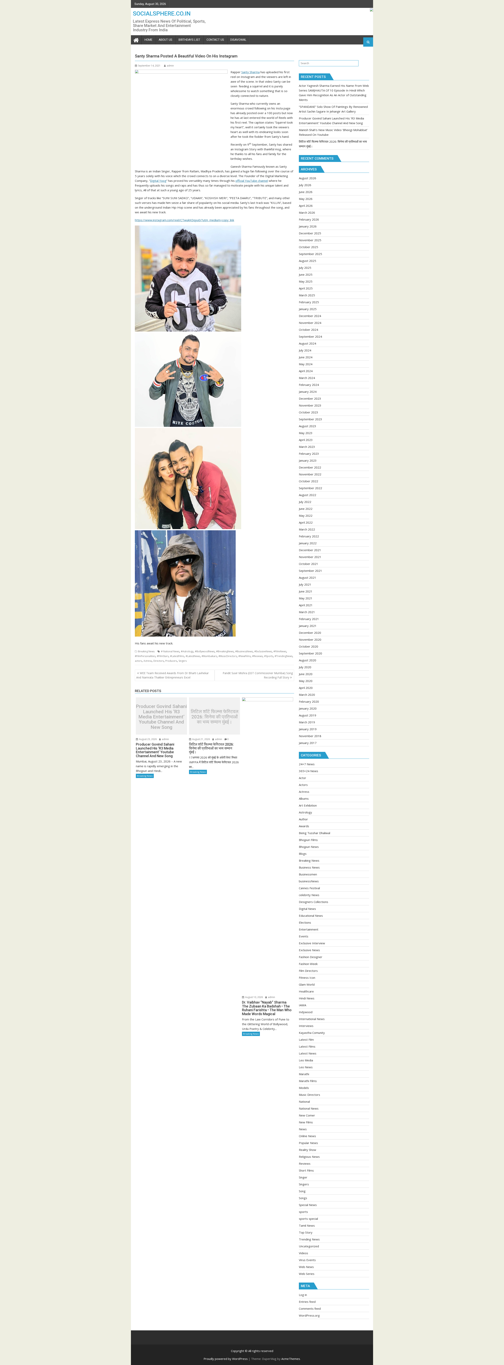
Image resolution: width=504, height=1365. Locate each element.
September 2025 (310, 254)
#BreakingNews (225, 651)
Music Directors (309, 1095)
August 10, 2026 (254, 997)
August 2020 (307, 660)
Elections (305, 922)
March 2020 (307, 695)
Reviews (304, 1163)
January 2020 (308, 708)
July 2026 (305, 185)
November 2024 (310, 323)
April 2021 (306, 605)
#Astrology (187, 651)
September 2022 (310, 488)
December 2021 (310, 550)
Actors (303, 785)
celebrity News (309, 895)
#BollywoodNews (205, 651)
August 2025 (307, 261)
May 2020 (305, 681)
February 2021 (309, 619)
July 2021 (305, 584)
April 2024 (306, 371)
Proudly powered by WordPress (226, 1359)
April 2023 (306, 440)
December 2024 (310, 316)
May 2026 (305, 199)
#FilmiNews (279, 651)
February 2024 (309, 385)
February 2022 (309, 536)
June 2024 (305, 357)
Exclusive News (309, 950)
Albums (304, 798)
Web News (306, 1267)
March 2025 (307, 295)
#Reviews (257, 656)
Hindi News (306, 998)
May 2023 (305, 433)
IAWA (302, 1005)
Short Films (306, 1170)
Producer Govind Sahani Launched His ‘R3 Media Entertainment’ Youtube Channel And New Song (161, 717)
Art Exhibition (308, 805)
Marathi (304, 1074)
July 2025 (305, 268)
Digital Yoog (158, 181)
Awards (304, 826)
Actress (148, 661)
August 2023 (307, 426)
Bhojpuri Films (308, 840)
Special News (308, 1205)
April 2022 (306, 522)
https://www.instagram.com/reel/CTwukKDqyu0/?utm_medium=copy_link (184, 220)
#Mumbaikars (209, 656)
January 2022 (308, 543)
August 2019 (307, 715)
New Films (306, 1122)
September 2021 (310, 571)
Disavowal (238, 40)
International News (312, 1019)
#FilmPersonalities (145, 656)
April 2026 (306, 206)
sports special (308, 1219)
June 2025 (305, 274)
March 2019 (307, 722)
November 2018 (310, 736)
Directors (158, 661)
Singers (183, 661)
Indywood (305, 1012)
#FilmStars (163, 656)
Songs (303, 1198)
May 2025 (305, 281)
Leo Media (306, 1060)
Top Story (305, 1232)
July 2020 (305, 667)
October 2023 (308, 412)
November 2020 (310, 639)
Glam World (307, 984)
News (303, 1129)
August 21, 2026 (201, 739)
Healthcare (306, 991)
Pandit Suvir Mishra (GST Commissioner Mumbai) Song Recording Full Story (258, 675)
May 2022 (305, 516)
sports (303, 1212)
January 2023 (308, 460)
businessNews (309, 881)
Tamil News (307, 1225)
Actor (302, 778)
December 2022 (310, 467)
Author (303, 819)
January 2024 (308, 392)
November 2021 (310, 557)
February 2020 (309, 701)
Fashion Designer (310, 957)
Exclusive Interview (312, 943)
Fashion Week (308, 964)
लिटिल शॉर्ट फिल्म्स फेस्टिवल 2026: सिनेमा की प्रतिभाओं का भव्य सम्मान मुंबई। (214, 717)
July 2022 (305, 502)
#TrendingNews (283, 656)
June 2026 (305, 192)
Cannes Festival (309, 888)
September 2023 (310, 419)
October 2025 (308, 247)
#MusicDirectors (228, 656)
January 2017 (308, 743)
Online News (307, 1136)
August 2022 (307, 495)
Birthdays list (189, 40)
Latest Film (306, 1040)
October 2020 (308, 646)
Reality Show (307, 1150)
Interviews (306, 1026)
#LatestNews (193, 656)
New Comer (307, 1115)
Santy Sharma (250, 72)
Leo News (306, 1067)
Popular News (308, 1143)
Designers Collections (313, 902)
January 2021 (308, 626)
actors (138, 661)
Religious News (309, 1157)
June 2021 (305, 591)
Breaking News (146, 651)
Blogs (303, 854)
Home (148, 40)
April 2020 (306, 688)
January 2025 (308, 309)
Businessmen (308, 874)
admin (170, 65)
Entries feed (307, 1302)
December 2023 (310, 398)
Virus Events (307, 1260)
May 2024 (305, 364)
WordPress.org (309, 1315)
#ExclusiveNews (263, 651)
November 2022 (310, 474)
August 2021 (307, 577)
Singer (303, 1177)
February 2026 (309, 219)
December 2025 (310, 233)
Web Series (306, 1274)
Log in (303, 1295)
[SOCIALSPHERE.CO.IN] (136, 39)
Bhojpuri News (309, 847)
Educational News (311, 916)
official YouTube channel (251, 181)
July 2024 (305, 350)
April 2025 (306, 288)
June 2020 (305, 674)
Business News (309, 867)
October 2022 (308, 481)
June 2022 (305, 509)
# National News (170, 651)
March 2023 (307, 447)
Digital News (307, 909)
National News (309, 1108)
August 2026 (307, 178)
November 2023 (310, 405)
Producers (171, 661)
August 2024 (307, 343)
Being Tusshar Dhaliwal (314, 833)
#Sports (268, 656)
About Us (165, 40)
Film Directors (308, 971)
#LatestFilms (177, 656)
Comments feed (310, 1308)
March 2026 (307, 212)
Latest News (307, 1053)
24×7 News (307, 764)
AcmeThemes (290, 1359)
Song (302, 1191)
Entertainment (308, 929)
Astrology (305, 812)
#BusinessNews (244, 651)
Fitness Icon (307, 978)
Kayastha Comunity (312, 1033)
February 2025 (309, 302)
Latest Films (307, 1046)
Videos (303, 1253)
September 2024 (310, 336)
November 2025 (310, 240)
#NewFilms (244, 656)
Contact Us (215, 40)
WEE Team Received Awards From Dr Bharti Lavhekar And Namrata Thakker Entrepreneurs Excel (172, 675)
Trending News (309, 1239)
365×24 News (308, 771)
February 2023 (309, 454)
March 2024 (307, 378)
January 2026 (308, 226)
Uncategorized (309, 1246)
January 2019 (308, 729)
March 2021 (307, 612)
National (304, 1101)
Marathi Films (308, 1081)
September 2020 (310, 653)
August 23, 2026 (147, 739)
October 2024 (308, 330)
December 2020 (310, 633)
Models (304, 1088)
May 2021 (305, 598)
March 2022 (307, 529)
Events (303, 936)
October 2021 (308, 564)
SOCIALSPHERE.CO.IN (162, 13)
